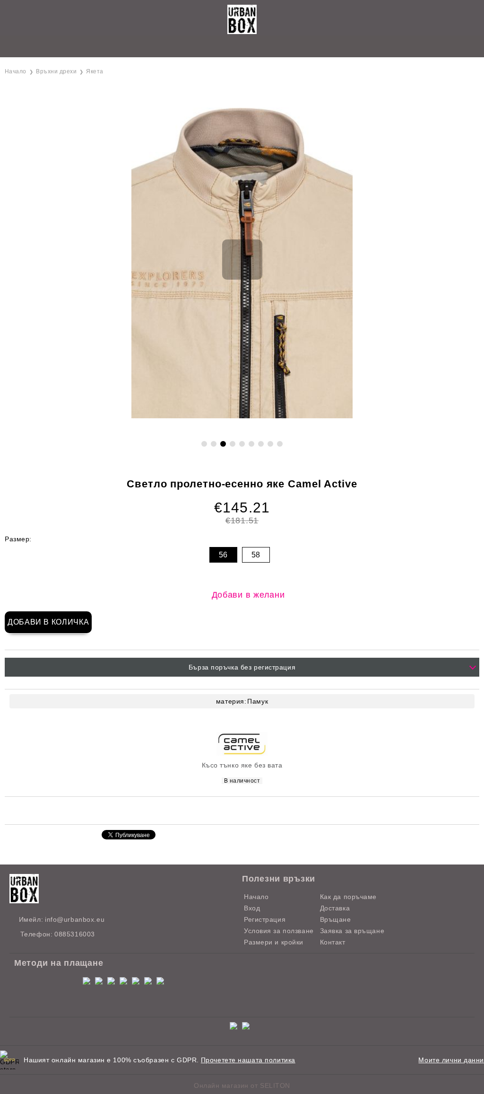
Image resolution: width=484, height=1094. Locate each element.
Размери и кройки (273, 942)
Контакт (333, 942)
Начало (15, 71)
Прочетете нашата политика (248, 1060)
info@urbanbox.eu (74, 919)
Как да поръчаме (348, 896)
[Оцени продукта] (252, 809)
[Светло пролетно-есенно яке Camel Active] (242, 416)
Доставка (335, 908)
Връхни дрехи (56, 71)
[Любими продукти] (231, 47)
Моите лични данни (451, 1060)
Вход (252, 908)
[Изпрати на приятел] (204, 809)
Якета (94, 71)
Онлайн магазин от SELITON (242, 1085)
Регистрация (264, 919)
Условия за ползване (279, 931)
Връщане (335, 919)
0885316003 (74, 934)
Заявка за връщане (352, 931)
